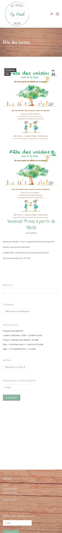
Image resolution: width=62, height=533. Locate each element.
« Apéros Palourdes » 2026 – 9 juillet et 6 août (22, 335)
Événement (10, 70)
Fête (7, 74)
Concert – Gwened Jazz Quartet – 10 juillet (21, 339)
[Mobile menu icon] (57, 14)
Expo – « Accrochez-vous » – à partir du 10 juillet (23, 344)
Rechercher (8, 285)
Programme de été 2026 (13, 330)
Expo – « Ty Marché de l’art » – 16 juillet (19, 348)
